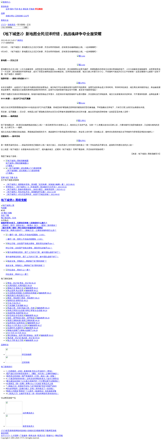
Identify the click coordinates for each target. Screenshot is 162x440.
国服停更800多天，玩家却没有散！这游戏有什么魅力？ (24, 223)
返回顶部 (5, 433)
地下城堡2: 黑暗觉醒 (14, 200)
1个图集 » (10, 166)
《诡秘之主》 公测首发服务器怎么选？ (40, 230)
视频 (38, 431)
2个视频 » (10, 173)
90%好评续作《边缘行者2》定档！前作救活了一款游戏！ (31, 389)
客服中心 (50, 436)
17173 (3, 25)
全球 (7, 9)
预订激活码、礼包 (8, 218)
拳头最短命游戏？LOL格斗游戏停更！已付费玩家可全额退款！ (33, 381)
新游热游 (5, 6)
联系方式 (41, 436)
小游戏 (29, 431)
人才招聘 (14, 436)
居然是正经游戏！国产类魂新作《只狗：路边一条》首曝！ (31, 376)
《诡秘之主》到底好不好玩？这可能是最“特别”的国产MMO (32, 386)
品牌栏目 (5, 345)
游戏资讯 (11, 25)
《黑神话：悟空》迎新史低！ (13, 225)
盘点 (20, 9)
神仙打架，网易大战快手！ (12, 230)
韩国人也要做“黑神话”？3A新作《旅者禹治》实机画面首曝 (31, 391)
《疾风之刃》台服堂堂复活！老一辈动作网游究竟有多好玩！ (33, 394)
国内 (12, 9)
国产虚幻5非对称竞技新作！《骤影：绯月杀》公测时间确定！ (33, 374)
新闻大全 (5, 20)
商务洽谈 (32, 436)
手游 (16, 9)
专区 (7, 177)
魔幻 (6, 213)
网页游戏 (52, 431)
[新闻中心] (5, 2)
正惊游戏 (19, 16)
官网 (3, 177)
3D (2, 213)
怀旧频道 (39, 9)
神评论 (20, 40)
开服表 (32, 9)
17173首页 (5, 431)
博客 (42, 431)
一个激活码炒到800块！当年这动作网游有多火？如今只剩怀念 (33, 379)
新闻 (12, 431)
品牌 (3, 13)
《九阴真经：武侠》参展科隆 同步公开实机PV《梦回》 (30, 371)
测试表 (25, 9)
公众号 (26, 16)
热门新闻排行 (6, 367)
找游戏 (23, 431)
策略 (10, 213)
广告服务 (23, 436)
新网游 (17, 431)
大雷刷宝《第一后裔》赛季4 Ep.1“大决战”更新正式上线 (30, 384)
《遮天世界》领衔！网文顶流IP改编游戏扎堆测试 (22, 228)
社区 (34, 431)
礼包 (16, 177)
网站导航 (59, 436)
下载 (11, 177)
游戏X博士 (10, 16)
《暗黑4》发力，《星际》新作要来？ (41, 225)
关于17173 (5, 436)
